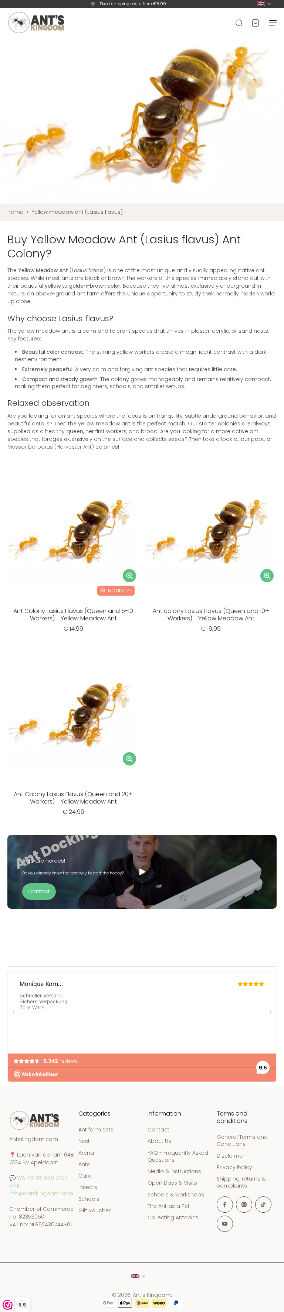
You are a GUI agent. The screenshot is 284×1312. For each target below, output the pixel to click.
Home (15, 212)
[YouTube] (225, 1224)
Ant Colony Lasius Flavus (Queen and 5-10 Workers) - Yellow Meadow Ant (73, 615)
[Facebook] (225, 1204)
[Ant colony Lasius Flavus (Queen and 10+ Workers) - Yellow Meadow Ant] (211, 534)
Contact (158, 1129)
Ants (84, 1164)
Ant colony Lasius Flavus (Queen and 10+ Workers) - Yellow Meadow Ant (211, 615)
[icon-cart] (255, 22)
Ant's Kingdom (152, 1295)
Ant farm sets (96, 1129)
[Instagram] (244, 1204)
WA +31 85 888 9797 (42, 1178)
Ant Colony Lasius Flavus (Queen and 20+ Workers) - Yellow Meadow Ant (73, 798)
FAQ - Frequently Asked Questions (178, 1157)
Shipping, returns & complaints (241, 1182)
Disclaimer (230, 1155)
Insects (87, 1187)
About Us (159, 1141)
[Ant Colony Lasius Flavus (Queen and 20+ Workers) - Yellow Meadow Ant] (73, 717)
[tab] (12, 595)
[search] (239, 22)
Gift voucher (94, 1210)
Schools (88, 1199)
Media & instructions (174, 1171)
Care (84, 1175)
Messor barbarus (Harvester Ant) (50, 447)
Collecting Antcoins (173, 1217)
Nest (84, 1141)
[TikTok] (263, 1204)
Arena (86, 1153)
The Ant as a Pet (169, 1206)
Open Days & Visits (172, 1183)
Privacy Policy (234, 1167)
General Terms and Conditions (242, 1141)
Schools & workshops (176, 1194)
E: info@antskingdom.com (41, 1189)
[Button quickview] (129, 575)
